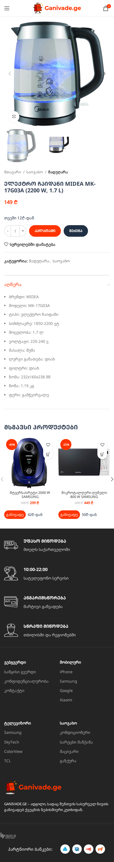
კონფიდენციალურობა (26, 681)
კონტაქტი (14, 690)
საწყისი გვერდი (20, 671)
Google (66, 690)
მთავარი (13, 171)
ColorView (13, 751)
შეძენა (75, 230)
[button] (48, 454)
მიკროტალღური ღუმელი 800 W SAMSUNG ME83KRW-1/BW (84, 496)
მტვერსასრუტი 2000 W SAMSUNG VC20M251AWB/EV (30, 496)
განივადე (15, 514)
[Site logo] (57, 7)
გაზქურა (68, 760)
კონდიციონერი (75, 732)
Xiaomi (66, 699)
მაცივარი (69, 751)
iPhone (66, 671)
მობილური (70, 662)
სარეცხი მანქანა (76, 742)
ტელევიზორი (17, 723)
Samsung (68, 681)
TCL (7, 760)
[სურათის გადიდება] (13, 116)
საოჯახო (35, 171)
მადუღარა (58, 171)
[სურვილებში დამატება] (48, 444)
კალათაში (45, 230)
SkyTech (11, 742)
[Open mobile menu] (6, 8)
